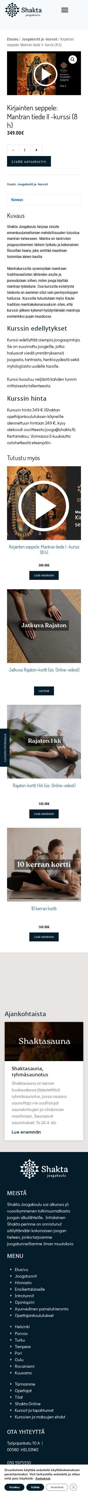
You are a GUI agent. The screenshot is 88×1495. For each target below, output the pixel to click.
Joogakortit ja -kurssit (39, 39)
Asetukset (42, 1478)
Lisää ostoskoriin (29, 161)
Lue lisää (44, 691)
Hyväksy (14, 1487)
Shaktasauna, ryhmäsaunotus (30, 1071)
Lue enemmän (26, 1132)
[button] (64, 9)
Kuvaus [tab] (17, 199)
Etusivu (12, 39)
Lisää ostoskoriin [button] (44, 575)
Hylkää (35, 1487)
